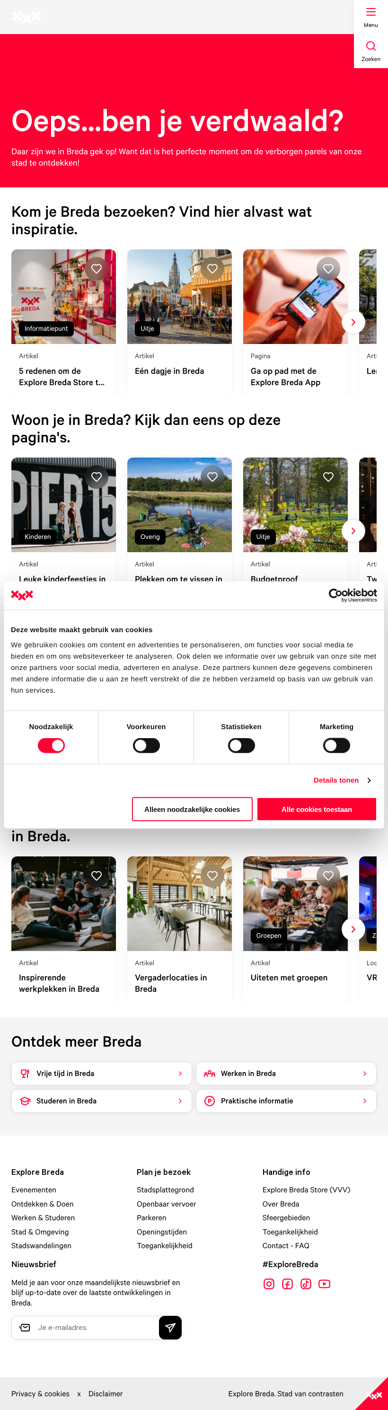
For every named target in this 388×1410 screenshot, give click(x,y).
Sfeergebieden (286, 1217)
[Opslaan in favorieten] (96, 269)
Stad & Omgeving (40, 1231)
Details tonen (336, 780)
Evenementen (33, 1189)
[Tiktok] (306, 1284)
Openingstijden (162, 1231)
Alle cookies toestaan (317, 809)
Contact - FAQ (286, 1245)
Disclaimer (105, 1393)
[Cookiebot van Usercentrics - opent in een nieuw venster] (335, 596)
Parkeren (151, 1217)
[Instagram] (269, 1284)
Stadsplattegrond (165, 1189)
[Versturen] (170, 1328)
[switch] (146, 745)
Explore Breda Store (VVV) (307, 1189)
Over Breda (281, 1203)
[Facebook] (287, 1284)
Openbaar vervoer (166, 1203)
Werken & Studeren (43, 1217)
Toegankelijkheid (165, 1245)
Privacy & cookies (40, 1393)
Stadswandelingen (41, 1245)
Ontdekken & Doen (42, 1203)
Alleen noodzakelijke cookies (192, 809)
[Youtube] (324, 1284)
